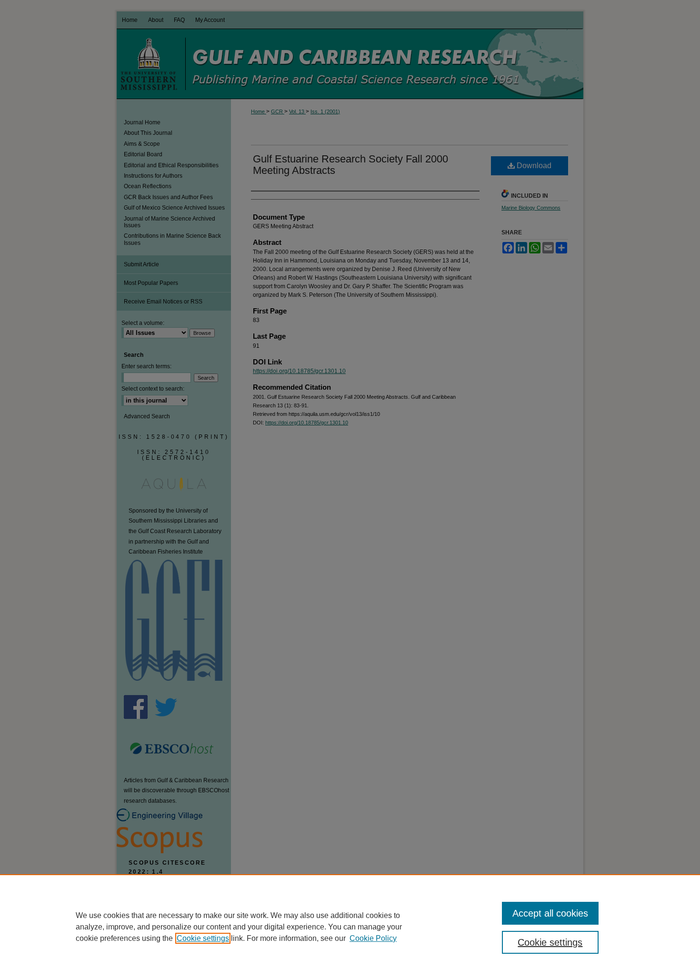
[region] (350, 926)
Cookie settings (203, 938)
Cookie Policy (373, 938)
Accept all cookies (550, 913)
